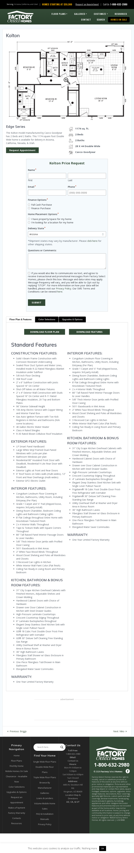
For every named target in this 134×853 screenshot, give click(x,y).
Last (70, 180)
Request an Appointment (87, 4)
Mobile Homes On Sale (16, 771)
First (30, 180)
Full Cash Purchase (41, 204)
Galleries (79, 13)
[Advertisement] (67, 710)
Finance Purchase (41, 208)
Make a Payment (16, 807)
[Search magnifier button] (62, 747)
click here (92, 240)
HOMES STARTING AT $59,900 (57, 4)
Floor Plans (58, 13)
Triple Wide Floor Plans (45, 777)
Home (17, 755)
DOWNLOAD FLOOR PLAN (44, 331)
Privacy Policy (63, 288)
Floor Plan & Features (20, 319)
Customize (100, 13)
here (59, 291)
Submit (37, 302)
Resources (121, 13)
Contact (86, 19)
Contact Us (73, 760)
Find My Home (17, 765)
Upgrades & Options (72, 319)
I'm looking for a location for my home (52, 222)
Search (101, 19)
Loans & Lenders (44, 798)
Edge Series (15, 126)
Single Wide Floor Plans (44, 761)
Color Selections (46, 319)
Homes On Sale (119, 19)
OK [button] (102, 848)
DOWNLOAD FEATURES (89, 331)
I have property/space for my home (51, 219)
